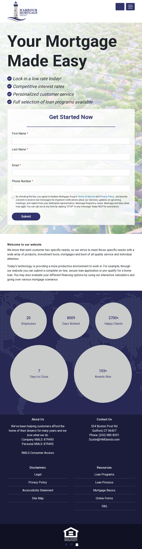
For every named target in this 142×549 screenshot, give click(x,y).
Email (16, 165)
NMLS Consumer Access (37, 453)
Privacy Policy (107, 196)
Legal (37, 474)
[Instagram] (71, 544)
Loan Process (104, 482)
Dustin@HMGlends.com (104, 439)
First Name (20, 133)
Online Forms (104, 498)
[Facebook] (66, 544)
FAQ (104, 506)
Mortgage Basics (104, 490)
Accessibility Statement (37, 490)
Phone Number (22, 181)
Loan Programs (104, 474)
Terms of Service (86, 196)
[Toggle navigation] (130, 6)
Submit (26, 216)
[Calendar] (77, 544)
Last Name (20, 149)
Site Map (38, 498)
